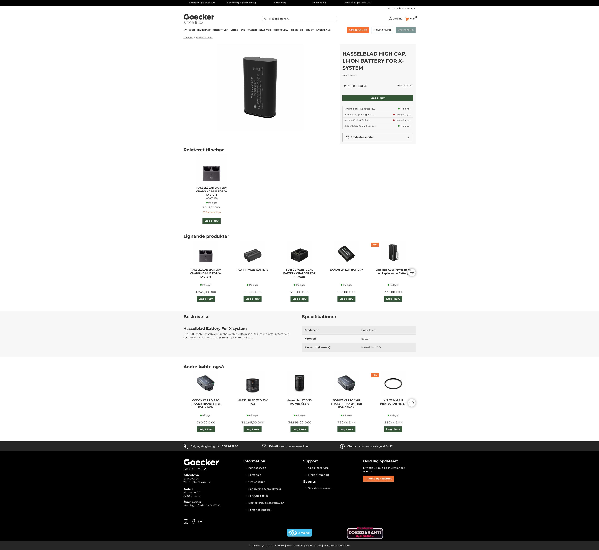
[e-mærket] (299, 533)
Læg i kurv (378, 97)
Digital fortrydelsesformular (266, 502)
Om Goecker (256, 481)
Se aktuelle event (319, 488)
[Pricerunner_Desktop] (365, 533)
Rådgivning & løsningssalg (241, 2)
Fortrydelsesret (258, 495)
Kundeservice (257, 467)
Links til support (318, 474)
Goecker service (318, 467)
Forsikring (280, 2)
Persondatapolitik (259, 509)
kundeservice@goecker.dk (304, 545)
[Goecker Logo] (199, 19)
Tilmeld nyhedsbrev (378, 478)
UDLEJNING (406, 30)
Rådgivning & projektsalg (264, 488)
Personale (254, 474)
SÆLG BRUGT (358, 30)
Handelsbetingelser (337, 545)
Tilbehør (188, 37)
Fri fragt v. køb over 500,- (201, 2)
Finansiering (319, 2)
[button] (401, 8)
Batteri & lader (204, 37)
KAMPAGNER (382, 30)
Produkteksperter (362, 137)
